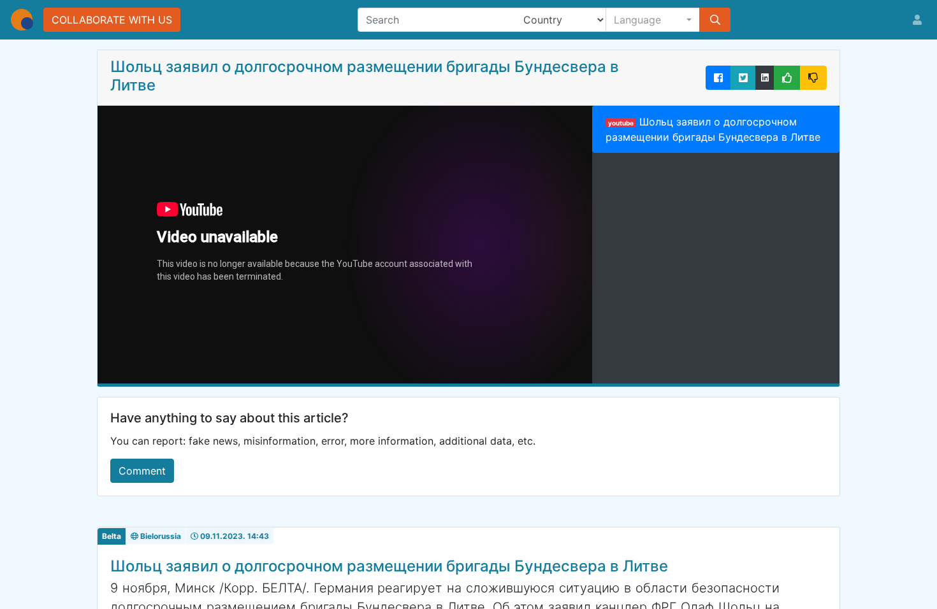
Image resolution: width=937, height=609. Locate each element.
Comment (142, 470)
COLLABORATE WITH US (112, 19)
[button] (652, 20)
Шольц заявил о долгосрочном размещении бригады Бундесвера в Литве (713, 129)
